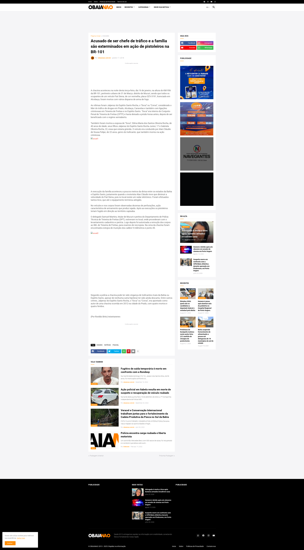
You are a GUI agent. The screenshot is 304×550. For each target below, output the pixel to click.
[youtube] (211, 2)
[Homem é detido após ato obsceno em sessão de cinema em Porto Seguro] (186, 250)
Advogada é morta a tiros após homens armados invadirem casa (157, 490)
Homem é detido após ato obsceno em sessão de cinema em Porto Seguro (203, 249)
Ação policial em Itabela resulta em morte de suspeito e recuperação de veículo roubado (146, 391)
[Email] (133, 351)
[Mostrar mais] (138, 351)
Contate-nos (211, 546)
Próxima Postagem (166, 456)
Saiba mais (21, 538)
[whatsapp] (215, 2)
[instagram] (208, 2)
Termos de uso (122, 2)
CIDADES (105, 36)
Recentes (129, 7)
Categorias (143, 7)
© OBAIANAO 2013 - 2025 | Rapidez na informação (107, 546)
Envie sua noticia (161, 7)
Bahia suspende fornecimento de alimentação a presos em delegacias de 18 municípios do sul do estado (205, 336)
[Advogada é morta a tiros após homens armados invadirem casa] (138, 492)
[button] (208, 7)
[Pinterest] (129, 351)
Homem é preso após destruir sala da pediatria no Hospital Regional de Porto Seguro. (204, 305)
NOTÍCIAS (107, 345)
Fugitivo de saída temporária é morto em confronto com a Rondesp (143, 370)
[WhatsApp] (124, 351)
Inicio (90, 2)
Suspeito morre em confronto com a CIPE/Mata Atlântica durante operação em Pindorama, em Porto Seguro (201, 265)
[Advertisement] (152, 22)
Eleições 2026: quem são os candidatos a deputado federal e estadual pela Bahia (187, 305)
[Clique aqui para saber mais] (152, 468)
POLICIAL (116, 345)
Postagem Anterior (97, 456)
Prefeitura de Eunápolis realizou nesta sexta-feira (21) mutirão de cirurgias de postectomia (187, 335)
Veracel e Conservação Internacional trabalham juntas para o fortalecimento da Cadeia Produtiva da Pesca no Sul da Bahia (145, 414)
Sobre (96, 2)
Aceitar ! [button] (10, 543)
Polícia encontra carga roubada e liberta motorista (143, 435)
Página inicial (95, 36)
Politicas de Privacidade (107, 2)
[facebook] (204, 2)
